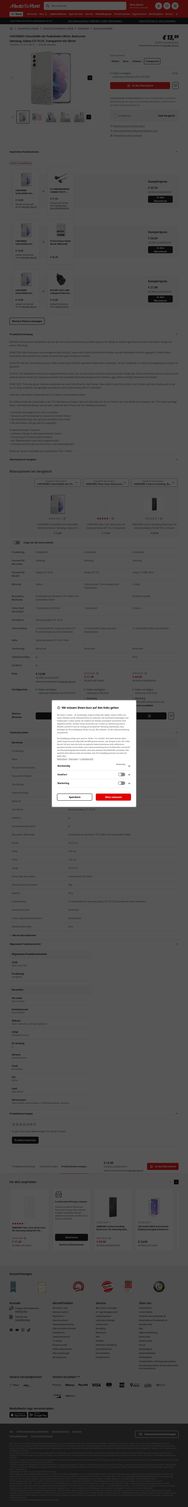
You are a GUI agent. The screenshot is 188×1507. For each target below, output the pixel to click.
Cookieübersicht (86, 759)
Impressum (73, 759)
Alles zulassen (113, 797)
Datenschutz (62, 759)
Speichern (74, 797)
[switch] (121, 774)
